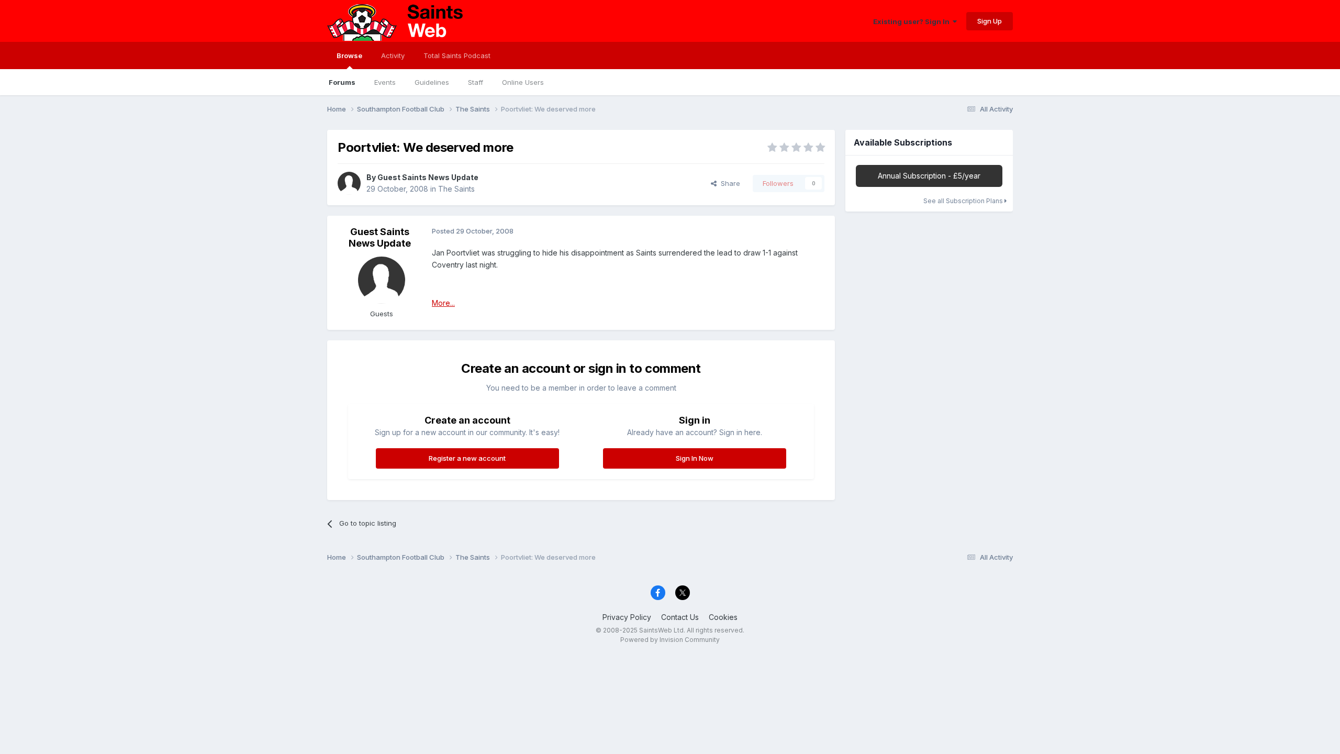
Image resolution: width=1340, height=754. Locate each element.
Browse (349, 55)
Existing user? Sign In (913, 21)
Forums (342, 82)
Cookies (723, 617)
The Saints (456, 188)
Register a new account (467, 458)
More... (443, 302)
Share (728, 183)
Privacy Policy (626, 617)
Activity (393, 55)
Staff (475, 82)
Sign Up (989, 21)
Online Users (523, 82)
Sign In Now (694, 458)
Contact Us (680, 617)
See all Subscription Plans (963, 201)
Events (385, 82)
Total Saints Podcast (456, 55)
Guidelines (432, 82)
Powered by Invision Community (670, 640)
